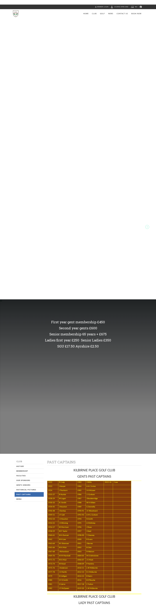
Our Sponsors (23, 480)
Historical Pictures (26, 490)
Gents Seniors (23, 485)
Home (86, 13)
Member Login (102, 7)
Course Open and (121, 7)
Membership (22, 471)
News (110, 13)
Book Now (136, 13)
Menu (19, 499)
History (20, 466)
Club (94, 13)
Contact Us (122, 13)
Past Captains (23, 494)
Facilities (21, 476)
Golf (102, 13)
